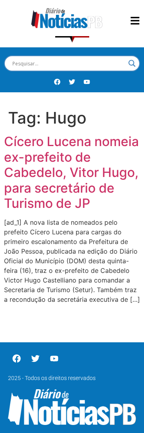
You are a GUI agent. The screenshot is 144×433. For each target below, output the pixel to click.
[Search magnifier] (132, 63)
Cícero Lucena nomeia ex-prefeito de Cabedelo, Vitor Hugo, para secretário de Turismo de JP (71, 172)
